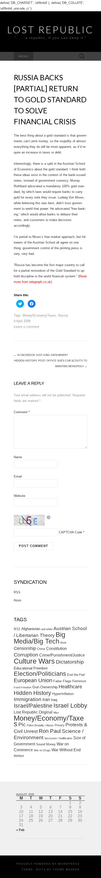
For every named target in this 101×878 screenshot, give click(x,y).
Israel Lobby (70, 705)
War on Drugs (42, 750)
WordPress (69, 863)
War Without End (66, 750)
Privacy (59, 725)
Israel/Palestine (33, 705)
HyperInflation (63, 694)
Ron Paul (50, 731)
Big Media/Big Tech (39, 638)
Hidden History (32, 693)
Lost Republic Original (33, 712)
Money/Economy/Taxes (39, 315)
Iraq (54, 700)
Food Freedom (22, 687)
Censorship (25, 648)
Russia (63, 315)
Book (63, 642)
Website (19, 496)
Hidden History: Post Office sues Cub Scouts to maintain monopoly (50, 363)
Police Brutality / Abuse (40, 725)
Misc (56, 712)
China (41, 649)
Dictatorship (70, 662)
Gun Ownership (45, 687)
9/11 (17, 629)
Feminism (79, 681)
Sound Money (46, 744)
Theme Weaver (66, 869)
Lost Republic (50, 29)
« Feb (20, 830)
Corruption (26, 654)
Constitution (56, 648)
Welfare (19, 756)
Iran (46, 699)
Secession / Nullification (58, 738)
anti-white (46, 629)
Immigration (27, 699)
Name (18, 457)
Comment (22, 412)
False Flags (62, 681)
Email (18, 476)
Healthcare (70, 686)
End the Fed (76, 675)
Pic (22, 724)
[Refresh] (48, 517)
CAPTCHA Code (70, 532)
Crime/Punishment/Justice (62, 655)
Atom (17, 600)
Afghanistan (30, 629)
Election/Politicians (40, 673)
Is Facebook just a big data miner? (41, 354)
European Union (33, 680)
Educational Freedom (31, 668)
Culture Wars (34, 661)
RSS (17, 592)
